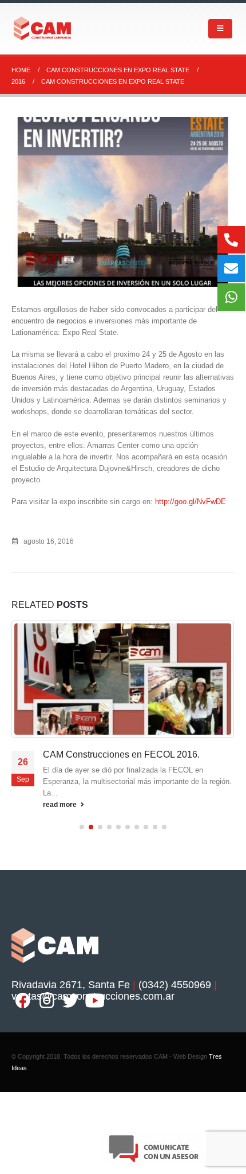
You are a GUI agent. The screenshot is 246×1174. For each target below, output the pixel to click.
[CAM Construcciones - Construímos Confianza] (42, 28)
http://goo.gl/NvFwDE (190, 501)
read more (60, 816)
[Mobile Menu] (220, 28)
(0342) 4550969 (174, 996)
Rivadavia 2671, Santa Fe (70, 996)
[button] (81, 838)
